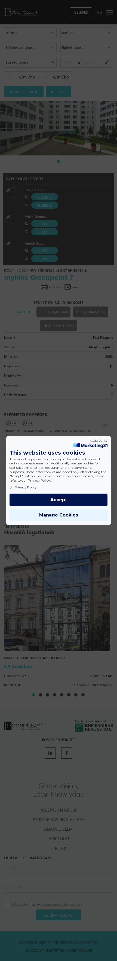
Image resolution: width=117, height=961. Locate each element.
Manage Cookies (58, 515)
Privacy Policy (25, 487)
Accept (58, 499)
